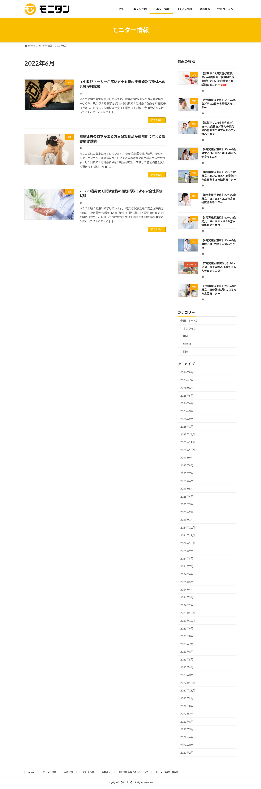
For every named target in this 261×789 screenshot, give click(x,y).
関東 (185, 351)
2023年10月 (187, 620)
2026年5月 (186, 395)
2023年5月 (186, 659)
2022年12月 (187, 682)
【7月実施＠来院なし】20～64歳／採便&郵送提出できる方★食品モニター (218, 266)
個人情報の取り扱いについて (133, 772)
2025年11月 (187, 442)
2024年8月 (186, 558)
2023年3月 (186, 675)
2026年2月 (186, 418)
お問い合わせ (87, 772)
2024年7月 (186, 566)
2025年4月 (186, 496)
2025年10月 (187, 449)
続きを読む (156, 120)
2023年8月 (186, 636)
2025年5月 (186, 488)
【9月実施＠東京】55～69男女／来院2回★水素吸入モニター (218, 103)
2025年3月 (186, 504)
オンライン (189, 328)
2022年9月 (186, 698)
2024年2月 (186, 605)
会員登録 (68, 772)
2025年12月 (187, 434)
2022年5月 (186, 729)
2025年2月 (186, 511)
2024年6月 (186, 574)
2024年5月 (186, 581)
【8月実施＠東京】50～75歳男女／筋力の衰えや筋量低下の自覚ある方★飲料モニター (218, 175)
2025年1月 (186, 519)
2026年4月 (186, 403)
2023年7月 (186, 643)
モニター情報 (49, 772)
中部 (185, 336)
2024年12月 (187, 527)
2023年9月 (186, 628)
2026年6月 (186, 387)
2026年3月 (186, 411)
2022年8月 (186, 706)
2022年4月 (186, 737)
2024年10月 (187, 543)
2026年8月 (186, 372)
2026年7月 (186, 379)
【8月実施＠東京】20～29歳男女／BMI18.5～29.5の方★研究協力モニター (218, 198)
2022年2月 (186, 752)
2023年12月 (187, 612)
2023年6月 (186, 651)
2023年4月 (186, 667)
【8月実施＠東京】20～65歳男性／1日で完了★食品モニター (218, 244)
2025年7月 (186, 473)
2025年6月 (186, 480)
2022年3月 (186, 744)
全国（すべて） (189, 320)
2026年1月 (186, 426)
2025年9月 (186, 457)
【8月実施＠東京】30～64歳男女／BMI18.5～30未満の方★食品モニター (218, 152)
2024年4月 (186, 589)
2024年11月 (187, 535)
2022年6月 (186, 721)
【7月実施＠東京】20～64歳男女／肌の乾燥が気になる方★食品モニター (218, 289)
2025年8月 (186, 465)
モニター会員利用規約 (167, 772)
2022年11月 (187, 690)
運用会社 (106, 772)
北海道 (187, 343)
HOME (31, 772)
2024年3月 (186, 597)
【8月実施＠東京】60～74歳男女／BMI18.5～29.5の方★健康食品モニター (218, 221)
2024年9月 (186, 550)
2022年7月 (186, 713)
